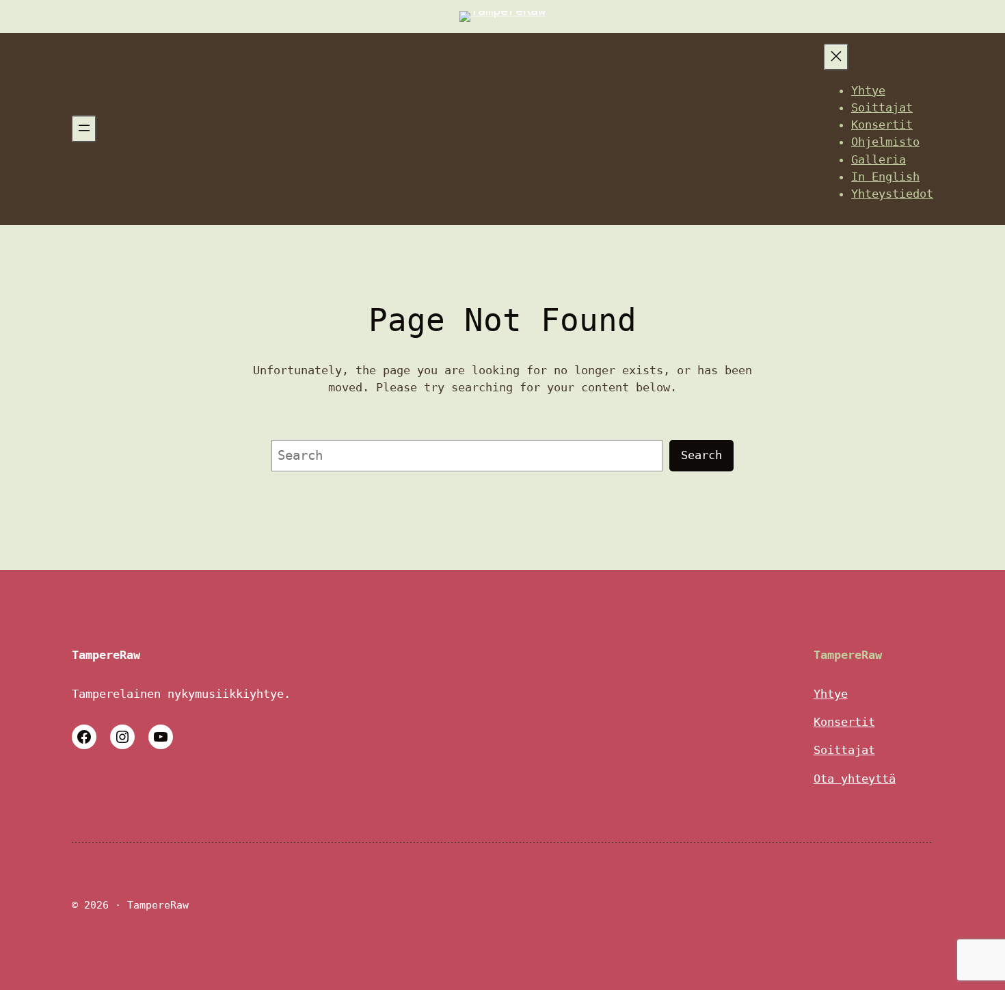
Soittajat (844, 750)
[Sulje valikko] (836, 57)
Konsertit (844, 722)
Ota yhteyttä (855, 778)
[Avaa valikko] (84, 129)
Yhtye (831, 694)
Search (701, 455)
